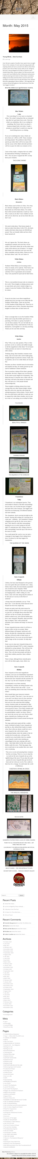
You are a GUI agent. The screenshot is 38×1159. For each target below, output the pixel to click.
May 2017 (6, 945)
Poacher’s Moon (8, 1110)
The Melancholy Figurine (10, 1129)
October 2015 (8, 969)
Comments (8, 1025)
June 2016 (7, 958)
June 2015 (7, 974)
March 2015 (7, 978)
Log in (5, 1021)
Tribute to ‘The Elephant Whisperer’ (14, 1138)
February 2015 (8, 980)
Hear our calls (8, 1076)
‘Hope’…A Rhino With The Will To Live (14, 1036)
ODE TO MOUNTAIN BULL (10, 1103)
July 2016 (6, 956)
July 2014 (6, 993)
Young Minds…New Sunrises (12, 57)
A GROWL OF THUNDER (10, 1038)
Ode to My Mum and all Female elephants (15, 1105)
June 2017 (7, 943)
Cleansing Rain (8, 1052)
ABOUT (6, 1039)
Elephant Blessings (9, 1054)
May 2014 (6, 996)
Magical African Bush (9, 1092)
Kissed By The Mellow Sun (24, 923)
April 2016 (7, 960)
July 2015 (6, 973)
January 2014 (7, 1004)
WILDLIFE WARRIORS (9, 1147)
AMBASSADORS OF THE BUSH (12, 1043)
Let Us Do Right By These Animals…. (15, 906)
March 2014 (7, 1000)
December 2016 (8, 949)
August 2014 (7, 991)
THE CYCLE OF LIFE (9, 1123)
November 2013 (8, 1007)
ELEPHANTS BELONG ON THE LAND (13, 1065)
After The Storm (8, 1041)
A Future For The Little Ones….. (13, 912)
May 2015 (6, 976)
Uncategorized (8, 1014)
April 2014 (7, 998)
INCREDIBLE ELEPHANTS (10, 1081)
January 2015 (7, 982)
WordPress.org (8, 1027)
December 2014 (8, 984)
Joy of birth (7, 1083)
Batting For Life (8, 1047)
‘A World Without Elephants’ (11, 1034)
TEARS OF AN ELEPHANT (10, 1120)
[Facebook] (17, 10)
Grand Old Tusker (9, 1074)
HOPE (5, 1078)
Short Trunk (7, 1114)
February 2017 (8, 947)
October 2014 (8, 987)
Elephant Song (8, 1061)
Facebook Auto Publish (13, 1158)
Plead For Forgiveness (10, 1109)
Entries (7, 1023)
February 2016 (8, 964)
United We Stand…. (10, 904)
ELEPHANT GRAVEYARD (10, 1058)
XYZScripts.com (26, 1158)
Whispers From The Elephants (12, 1143)
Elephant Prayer (8, 1059)
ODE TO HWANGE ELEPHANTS (12, 1101)
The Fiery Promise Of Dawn (11, 1125)
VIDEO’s (6, 1140)
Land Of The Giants (9, 1087)
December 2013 (8, 1005)
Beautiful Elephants (9, 1050)
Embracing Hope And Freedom (12, 1067)
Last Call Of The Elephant (11, 1089)
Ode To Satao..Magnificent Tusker (13, 1107)
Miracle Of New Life (9, 1098)
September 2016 (8, 953)
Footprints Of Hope (9, 1069)
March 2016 (7, 962)
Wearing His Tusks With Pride (12, 1141)
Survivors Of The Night (10, 1118)
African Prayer (9, 915)
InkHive (13, 1152)
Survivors (6, 1116)
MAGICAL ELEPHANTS (9, 1094)
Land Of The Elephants (10, 1085)
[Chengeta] (19, 879)
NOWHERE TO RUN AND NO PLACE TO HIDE (15, 1100)
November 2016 (8, 951)
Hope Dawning (8, 1079)
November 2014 (8, 985)
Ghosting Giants (8, 1070)
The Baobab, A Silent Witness (12, 1121)
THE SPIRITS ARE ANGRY (10, 1134)
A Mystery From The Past (12, 909)
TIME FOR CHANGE (9, 1136)
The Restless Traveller (10, 1132)
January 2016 (7, 965)
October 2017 (8, 942)
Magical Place (8, 1096)
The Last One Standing (10, 1127)
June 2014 (7, 994)
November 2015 (8, 967)
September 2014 (8, 989)
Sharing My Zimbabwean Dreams (13, 1112)
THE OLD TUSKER (8, 1130)
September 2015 (8, 971)
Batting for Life (8, 1049)
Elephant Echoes (8, 1056)
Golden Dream (8, 1072)
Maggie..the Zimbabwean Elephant (13, 1090)
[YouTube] (20, 10)
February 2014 (8, 1002)
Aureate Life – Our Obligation (12, 1045)
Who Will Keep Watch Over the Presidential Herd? (17, 1145)
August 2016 (7, 954)
